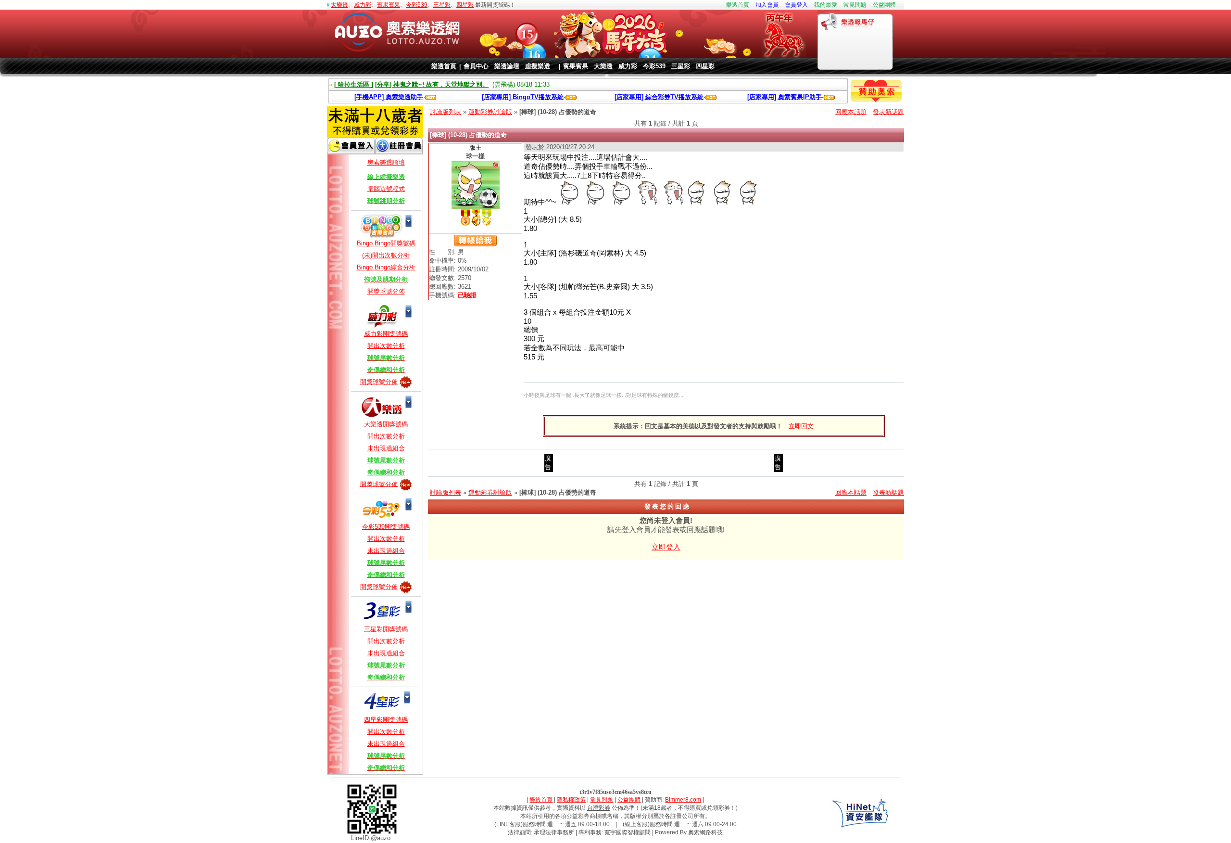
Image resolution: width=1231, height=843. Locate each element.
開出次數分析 (386, 345)
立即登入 (666, 547)
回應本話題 (851, 111)
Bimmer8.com (683, 799)
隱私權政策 (571, 799)
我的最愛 (825, 4)
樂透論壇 (506, 66)
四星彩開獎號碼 (386, 719)
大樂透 (339, 4)
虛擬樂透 (537, 66)
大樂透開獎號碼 (386, 424)
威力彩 (362, 4)
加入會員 (767, 4)
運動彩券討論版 (490, 111)
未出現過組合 (386, 448)
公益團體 (884, 4)
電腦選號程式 (386, 188)
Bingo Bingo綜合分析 (386, 267)
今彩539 (416, 4)
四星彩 (465, 4)
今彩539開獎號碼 (386, 526)
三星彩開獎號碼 (386, 629)
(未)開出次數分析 (386, 255)
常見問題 (855, 4)
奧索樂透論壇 (386, 162)
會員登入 (796, 4)
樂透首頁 (737, 4)
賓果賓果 (388, 4)
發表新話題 (888, 111)
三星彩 (442, 4)
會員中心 (476, 66)
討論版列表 (445, 111)
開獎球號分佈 (386, 291)
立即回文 (801, 426)
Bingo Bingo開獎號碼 (386, 243)
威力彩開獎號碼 (386, 333)
